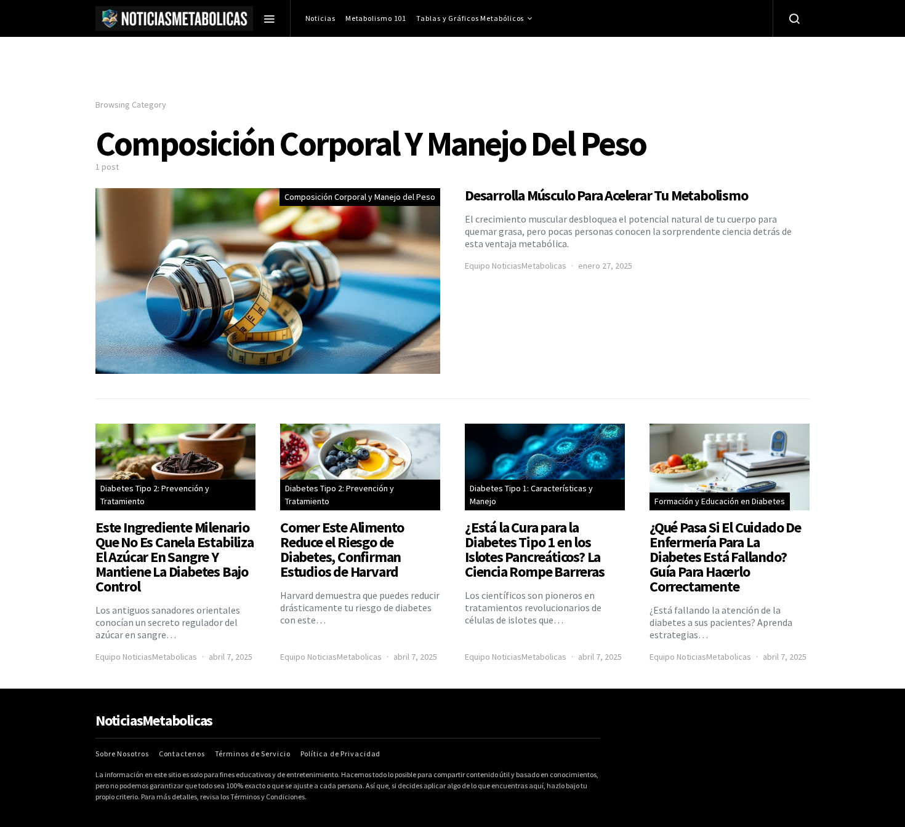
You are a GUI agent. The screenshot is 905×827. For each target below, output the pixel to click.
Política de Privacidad (340, 753)
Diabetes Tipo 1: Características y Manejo (531, 495)
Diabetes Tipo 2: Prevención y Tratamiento (154, 495)
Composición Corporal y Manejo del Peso (359, 196)
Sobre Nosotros (122, 753)
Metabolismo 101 (376, 18)
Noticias (320, 18)
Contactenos (182, 753)
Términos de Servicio (253, 753)
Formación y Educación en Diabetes (719, 501)
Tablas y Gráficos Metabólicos (470, 18)
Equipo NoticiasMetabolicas (515, 265)
